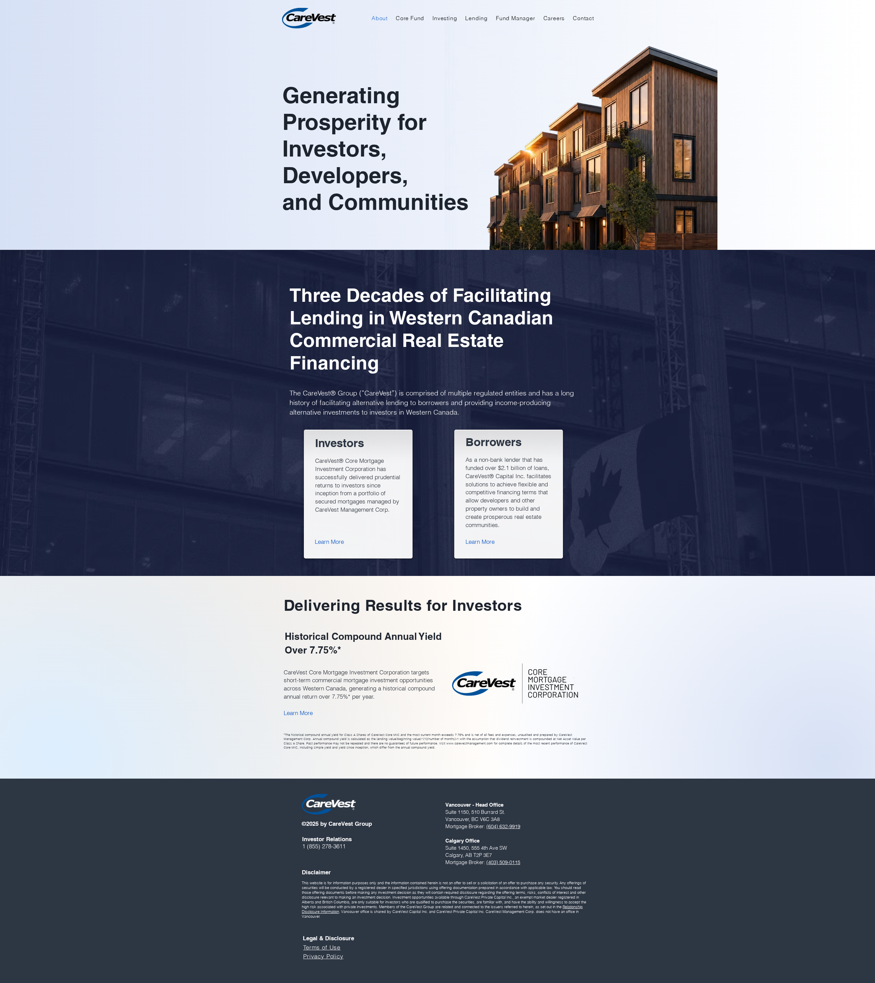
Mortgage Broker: (465, 862)
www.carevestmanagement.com (469, 743)
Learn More (298, 712)
